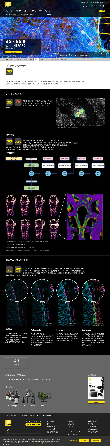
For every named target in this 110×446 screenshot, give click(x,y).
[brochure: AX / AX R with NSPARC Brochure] (96, 398)
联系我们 (101, 11)
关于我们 (47, 11)
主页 (6, 15)
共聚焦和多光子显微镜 (27, 15)
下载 (93, 402)
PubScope (70, 426)
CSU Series (46, 379)
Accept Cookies (95, 440)
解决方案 (18, 11)
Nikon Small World (72, 432)
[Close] (107, 440)
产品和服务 (9, 11)
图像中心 (33, 11)
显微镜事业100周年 (52, 432)
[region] (55, 441)
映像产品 (90, 424)
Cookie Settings (73, 440)
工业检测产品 (92, 426)
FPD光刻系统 (92, 432)
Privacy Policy (39, 443)
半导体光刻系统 (92, 429)
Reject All (84, 440)
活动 (48, 424)
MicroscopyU (71, 434)
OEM (68, 429)
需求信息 (13, 52)
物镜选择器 (70, 424)
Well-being (50, 429)
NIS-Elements (10, 82)
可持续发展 (50, 426)
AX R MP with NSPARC (32, 379)
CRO (40, 11)
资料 (25, 11)
